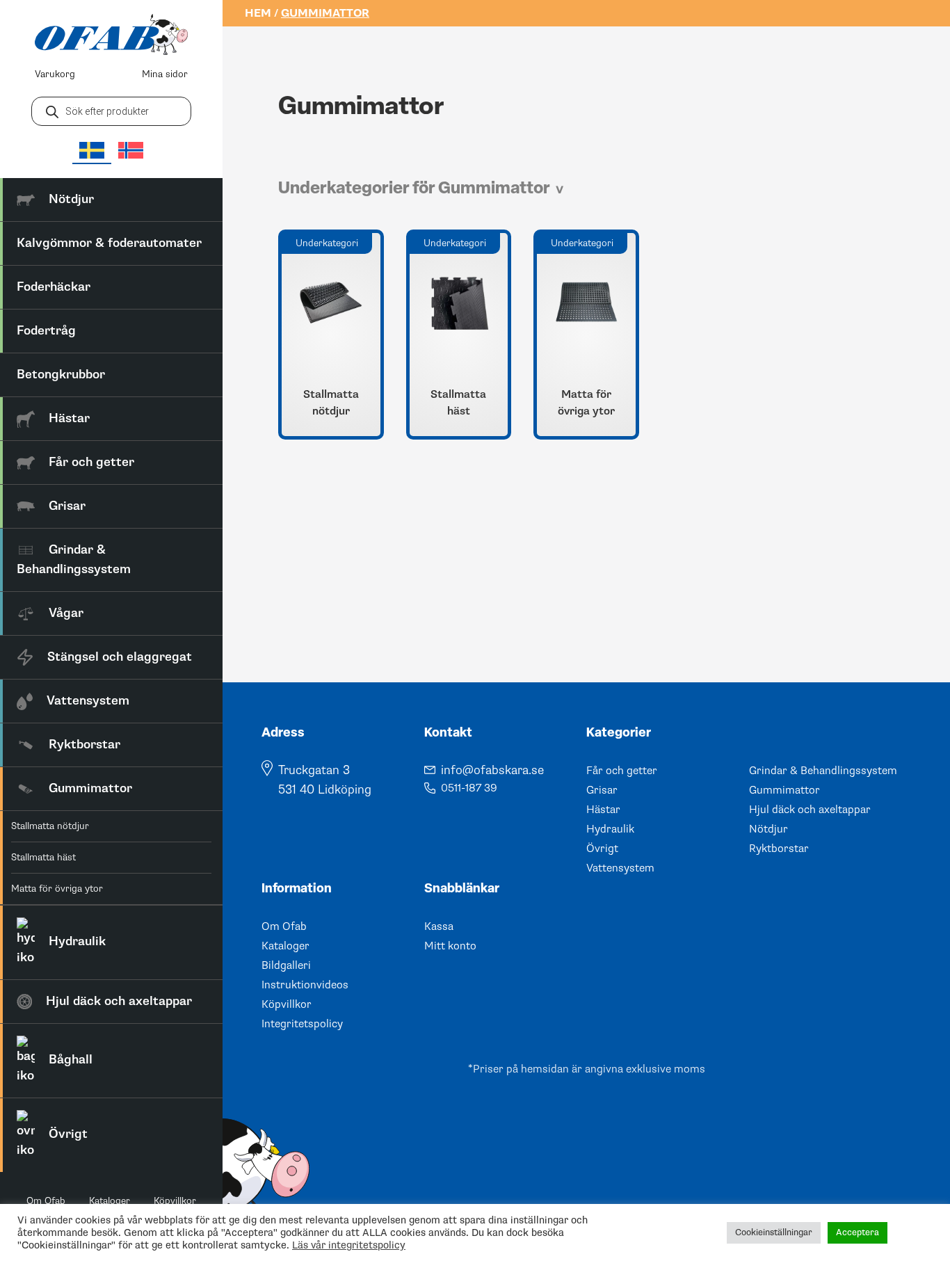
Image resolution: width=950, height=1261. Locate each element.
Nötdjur (768, 829)
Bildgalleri (286, 965)
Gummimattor (784, 790)
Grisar (602, 790)
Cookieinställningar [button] (773, 1232)
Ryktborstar (779, 849)
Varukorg (55, 74)
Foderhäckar (53, 287)
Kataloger (109, 1201)
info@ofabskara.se (492, 770)
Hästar (603, 810)
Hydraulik (610, 829)
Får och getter (621, 771)
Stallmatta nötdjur (50, 826)
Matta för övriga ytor (57, 888)
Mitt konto (450, 946)
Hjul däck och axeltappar (810, 810)
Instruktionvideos (304, 985)
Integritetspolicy (302, 1024)
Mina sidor (165, 74)
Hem (258, 13)
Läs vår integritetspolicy (348, 1245)
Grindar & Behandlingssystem (823, 771)
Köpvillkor (175, 1201)
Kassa (438, 926)
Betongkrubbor (61, 375)
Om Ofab (45, 1201)
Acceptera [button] (857, 1232)
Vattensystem (620, 868)
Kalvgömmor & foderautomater (109, 243)
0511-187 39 (469, 788)
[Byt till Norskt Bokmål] (130, 150)
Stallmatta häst (43, 857)
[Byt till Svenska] (91, 151)
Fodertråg (46, 331)
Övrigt (602, 849)
